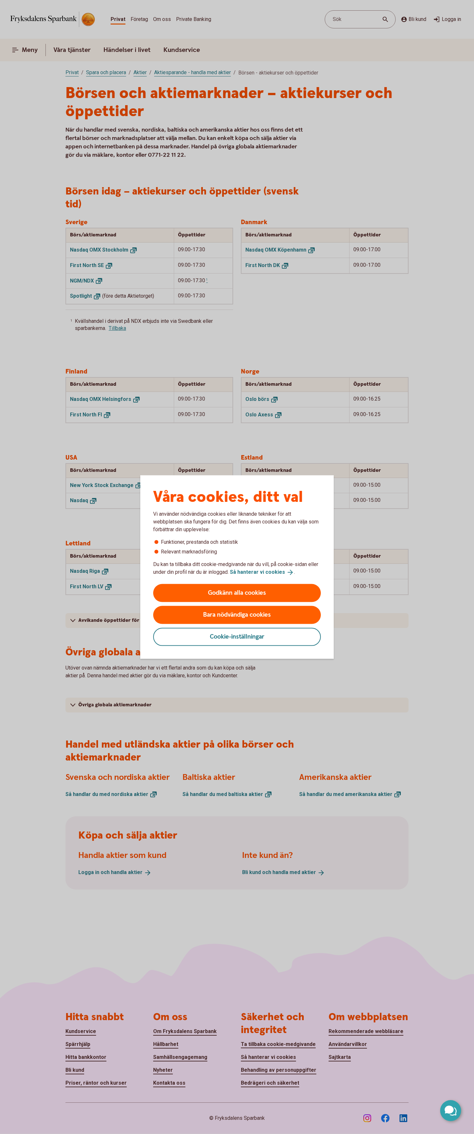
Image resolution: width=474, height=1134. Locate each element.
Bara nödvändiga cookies (237, 615)
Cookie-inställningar (237, 636)
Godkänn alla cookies (237, 593)
